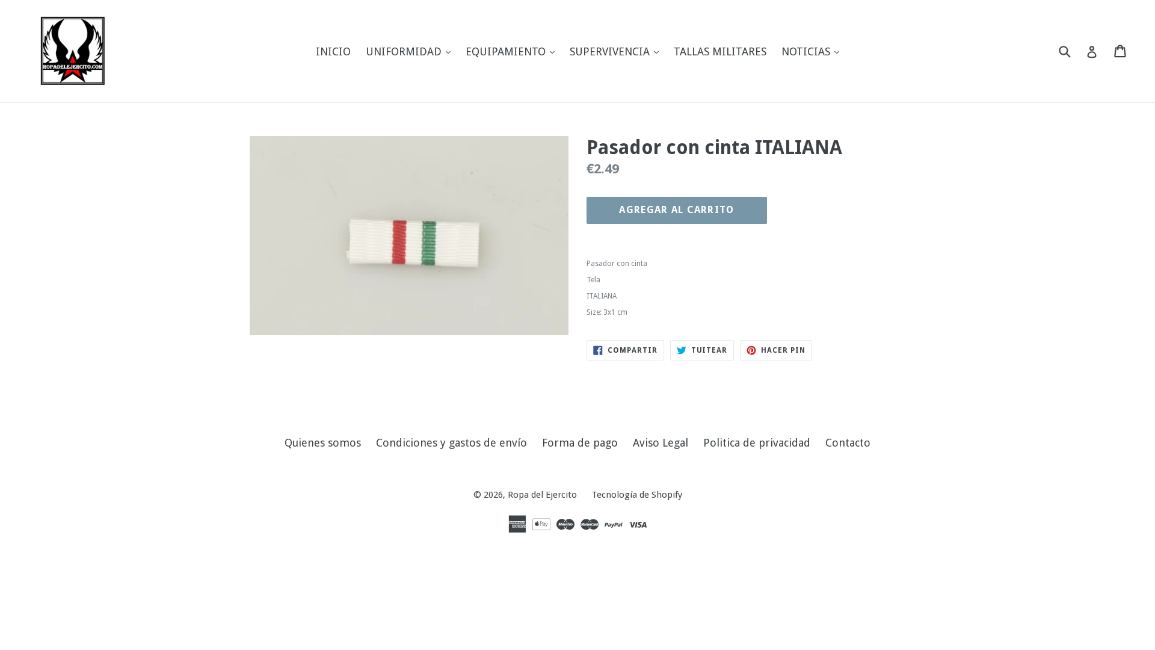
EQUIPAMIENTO (513, 51)
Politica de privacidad (756, 442)
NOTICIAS (813, 51)
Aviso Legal (660, 442)
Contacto (847, 442)
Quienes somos (323, 442)
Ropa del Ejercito (542, 494)
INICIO (333, 51)
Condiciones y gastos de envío (451, 442)
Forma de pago (580, 442)
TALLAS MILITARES (720, 51)
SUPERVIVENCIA (617, 51)
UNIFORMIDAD (411, 51)
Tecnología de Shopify (637, 494)
